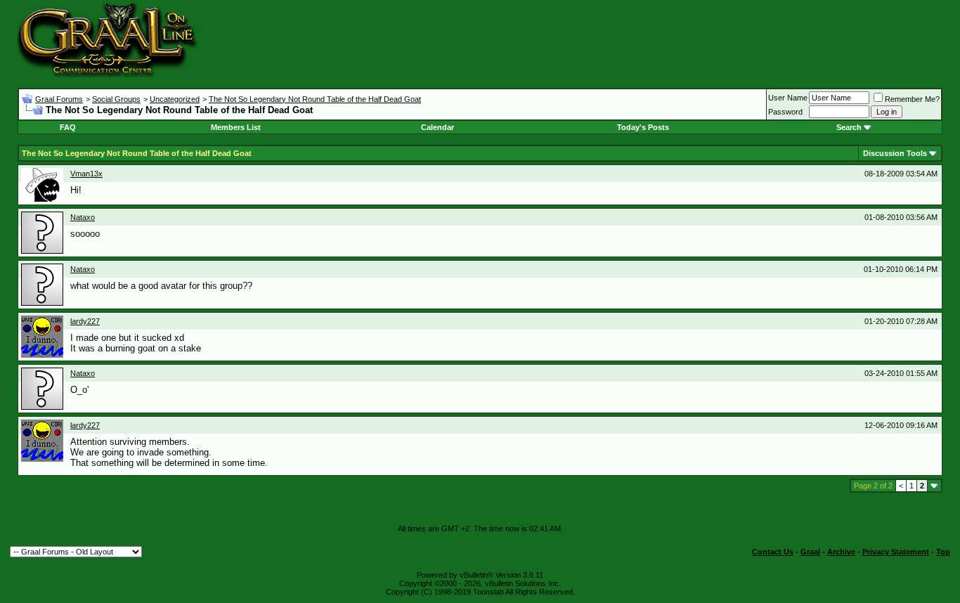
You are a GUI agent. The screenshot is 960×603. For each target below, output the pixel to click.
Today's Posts (643, 127)
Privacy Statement (895, 551)
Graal (810, 551)
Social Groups (116, 99)
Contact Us (772, 551)
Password (785, 112)
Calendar (437, 127)
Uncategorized (175, 99)
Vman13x (86, 173)
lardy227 (85, 321)
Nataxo (82, 217)
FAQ (68, 127)
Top (943, 551)
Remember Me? (912, 99)
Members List (236, 127)
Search (849, 127)
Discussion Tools (895, 153)
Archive (841, 551)
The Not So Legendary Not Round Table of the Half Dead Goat (315, 99)
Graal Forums (59, 99)
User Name (787, 97)
